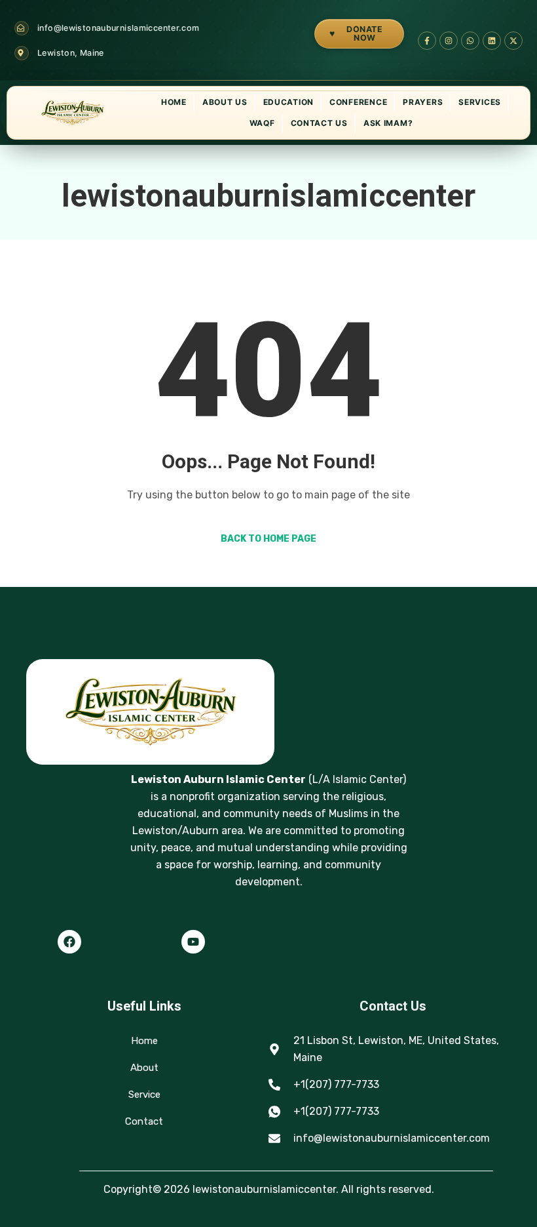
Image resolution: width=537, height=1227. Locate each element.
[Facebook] (69, 942)
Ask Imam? (388, 123)
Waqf (262, 123)
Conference (358, 102)
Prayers (423, 102)
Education (288, 102)
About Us (225, 102)
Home (174, 102)
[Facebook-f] (427, 40)
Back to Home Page (268, 538)
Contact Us (319, 123)
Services (479, 102)
